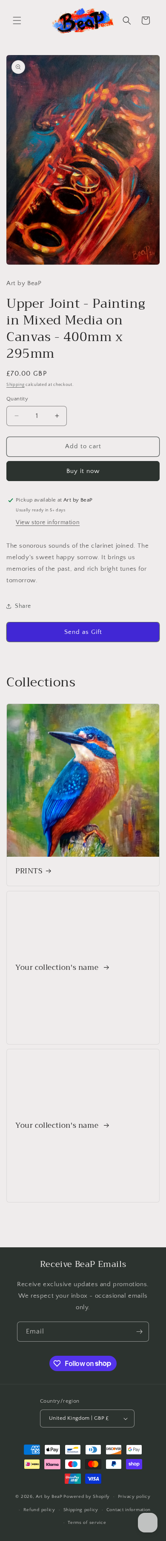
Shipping (15, 384)
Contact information (128, 1509)
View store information (48, 522)
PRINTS (29, 871)
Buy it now (83, 471)
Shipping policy (81, 1509)
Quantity (17, 399)
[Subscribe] (139, 1332)
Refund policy (39, 1509)
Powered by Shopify (86, 1496)
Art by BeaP (49, 1496)
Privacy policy (134, 1496)
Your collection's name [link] (57, 967)
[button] (17, 20)
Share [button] (23, 606)
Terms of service (87, 1522)
